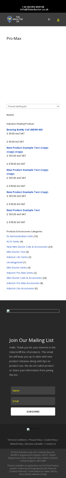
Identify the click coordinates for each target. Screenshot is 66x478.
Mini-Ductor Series (17, 267)
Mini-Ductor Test (16, 251)
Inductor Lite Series (17, 257)
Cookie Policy (50, 439)
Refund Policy (16, 443)
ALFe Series (13, 241)
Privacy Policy (35, 439)
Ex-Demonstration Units (20, 236)
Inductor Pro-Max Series (20, 272)
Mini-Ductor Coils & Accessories (24, 277)
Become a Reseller (34, 443)
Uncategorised (15, 262)
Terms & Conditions (17, 439)
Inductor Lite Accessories (20, 288)
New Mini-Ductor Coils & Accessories (27, 246)
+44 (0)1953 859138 (33, 6)
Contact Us (50, 443)
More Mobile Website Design (33, 474)
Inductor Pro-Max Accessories (23, 283)
